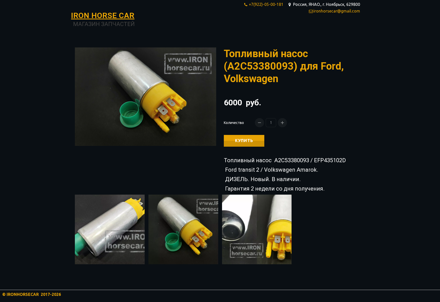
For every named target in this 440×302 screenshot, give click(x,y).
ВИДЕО (337, 27)
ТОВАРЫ (291, 27)
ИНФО (315, 27)
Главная (267, 27)
